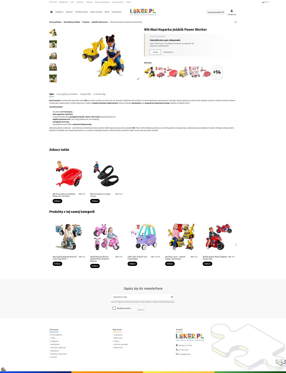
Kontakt (128, 2)
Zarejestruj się (169, 52)
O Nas (72, 2)
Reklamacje (118, 348)
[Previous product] (235, 22)
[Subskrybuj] (172, 297)
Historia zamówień (121, 344)
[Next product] (236, 22)
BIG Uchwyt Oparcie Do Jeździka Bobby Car (137, 258)
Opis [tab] (51, 94)
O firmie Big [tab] (99, 94)
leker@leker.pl (63, 2)
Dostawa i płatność (118, 2)
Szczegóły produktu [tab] (67, 94)
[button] (59, 12)
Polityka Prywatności (59, 354)
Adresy (116, 341)
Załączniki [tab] (85, 94)
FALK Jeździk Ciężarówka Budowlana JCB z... (100, 258)
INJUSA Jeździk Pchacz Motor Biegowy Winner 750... (177, 258)
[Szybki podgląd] (85, 164)
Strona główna (56, 335)
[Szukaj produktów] (223, 12)
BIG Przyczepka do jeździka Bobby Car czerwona (64, 195)
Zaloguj (155, 52)
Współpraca (80, 2)
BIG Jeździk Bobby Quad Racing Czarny (212, 258)
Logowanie (118, 335)
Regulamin (55, 351)
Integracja (89, 2)
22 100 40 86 (53, 2)
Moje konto (118, 338)
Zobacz (57, 201)
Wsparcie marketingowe (102, 2)
